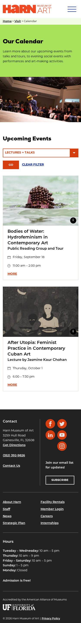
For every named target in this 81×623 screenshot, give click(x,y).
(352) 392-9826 (14, 455)
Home (7, 21)
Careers (47, 516)
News (7, 516)
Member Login (52, 509)
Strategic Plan (14, 523)
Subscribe (59, 480)
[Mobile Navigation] (71, 9)
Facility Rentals (53, 502)
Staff (6, 509)
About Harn (12, 502)
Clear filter (33, 164)
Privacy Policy (51, 618)
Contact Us (11, 466)
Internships (50, 523)
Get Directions (14, 445)
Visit (17, 21)
